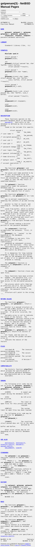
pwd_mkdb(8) (9, 448)
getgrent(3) (20, 443)
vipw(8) (19, 448)
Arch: (25, 13)
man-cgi (17, 545)
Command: (4, 10)
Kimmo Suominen (5, 545)
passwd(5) (9, 122)
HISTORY (4, 482)
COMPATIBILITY (6, 366)
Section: (3, 13)
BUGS (2, 502)
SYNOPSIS (4, 50)
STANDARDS (4, 452)
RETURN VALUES (6, 299)
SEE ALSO (4, 439)
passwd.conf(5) (7, 446)
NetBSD (27, 543)
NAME (2, 29)
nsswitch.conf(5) (7, 444)
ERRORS (3, 380)
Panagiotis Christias (26, 545)
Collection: (4, 17)
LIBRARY (4, 42)
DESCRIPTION (5, 116)
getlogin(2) (9, 443)
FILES (3, 346)
